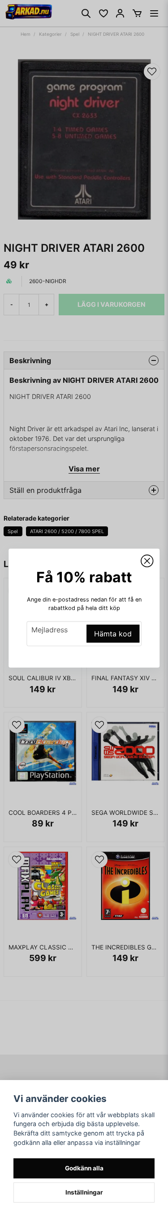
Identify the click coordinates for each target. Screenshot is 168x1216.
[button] (147, 561)
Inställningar (84, 1192)
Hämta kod (113, 633)
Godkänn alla (84, 1168)
